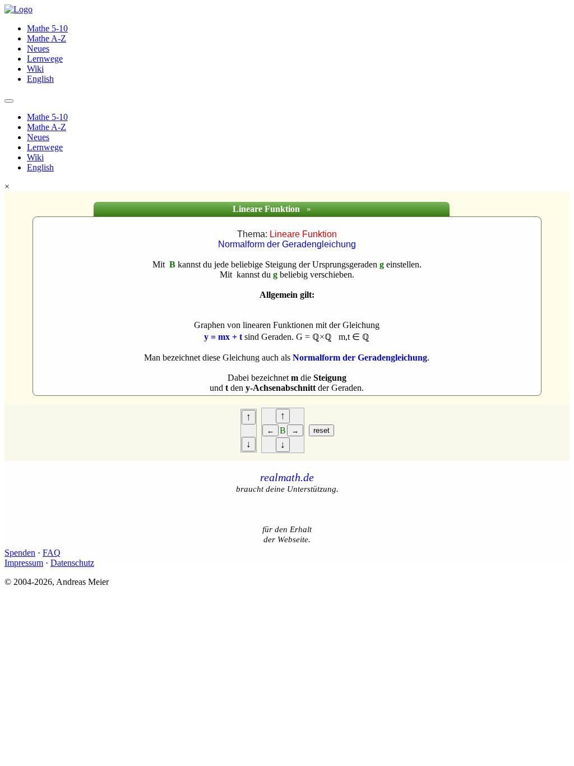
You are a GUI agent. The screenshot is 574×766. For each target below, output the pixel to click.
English (40, 79)
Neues (38, 48)
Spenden (19, 552)
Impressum (23, 562)
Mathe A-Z (46, 38)
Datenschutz (72, 562)
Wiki (35, 68)
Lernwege (45, 58)
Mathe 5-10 (47, 28)
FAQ (52, 552)
